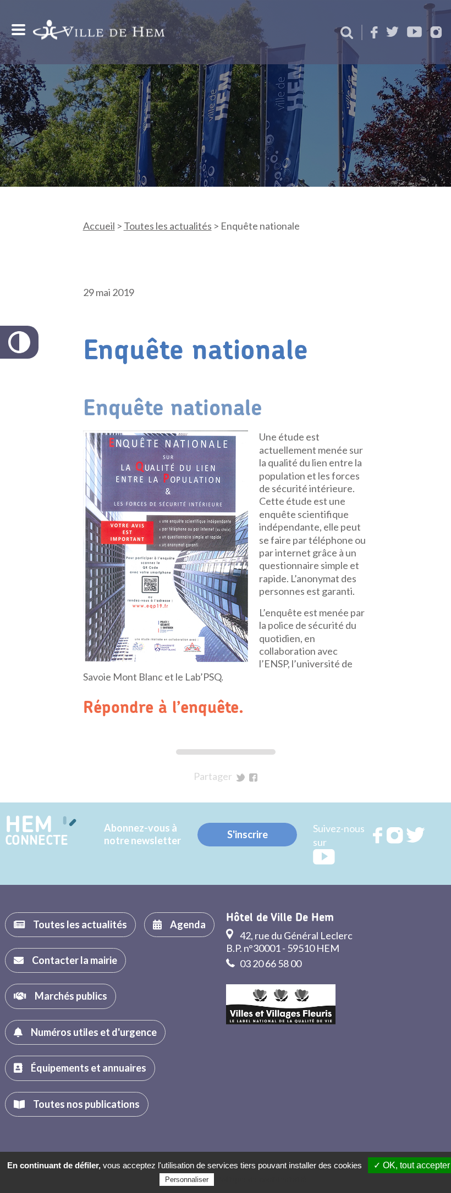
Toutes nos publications (86, 1104)
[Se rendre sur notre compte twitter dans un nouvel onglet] (392, 32)
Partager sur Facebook (253, 777)
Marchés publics (71, 996)
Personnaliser (186, 1179)
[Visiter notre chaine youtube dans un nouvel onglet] (414, 32)
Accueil (99, 226)
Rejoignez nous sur (378, 835)
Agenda (188, 924)
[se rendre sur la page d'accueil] (98, 32)
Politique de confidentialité (261, 1179)
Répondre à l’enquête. (163, 708)
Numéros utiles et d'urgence (94, 1032)
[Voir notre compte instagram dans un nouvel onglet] (436, 33)
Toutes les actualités (168, 226)
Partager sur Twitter (241, 777)
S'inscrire (247, 834)
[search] (346, 33)
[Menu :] (17, 30)
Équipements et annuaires (88, 1068)
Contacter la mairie (74, 960)
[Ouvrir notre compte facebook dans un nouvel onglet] (374, 33)
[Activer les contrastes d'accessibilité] (19, 342)
